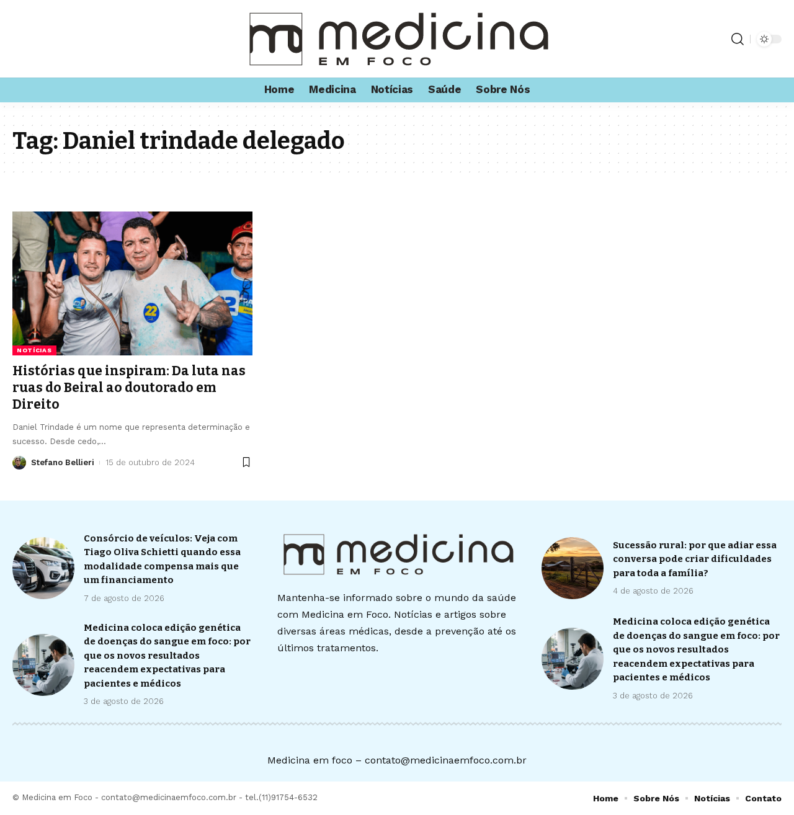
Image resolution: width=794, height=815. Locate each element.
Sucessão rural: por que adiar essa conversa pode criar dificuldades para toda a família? (695, 559)
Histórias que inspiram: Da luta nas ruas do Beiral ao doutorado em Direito (129, 388)
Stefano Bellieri (62, 462)
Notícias (34, 350)
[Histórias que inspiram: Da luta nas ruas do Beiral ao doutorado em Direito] (132, 283)
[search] (737, 39)
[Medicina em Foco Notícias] (397, 38)
